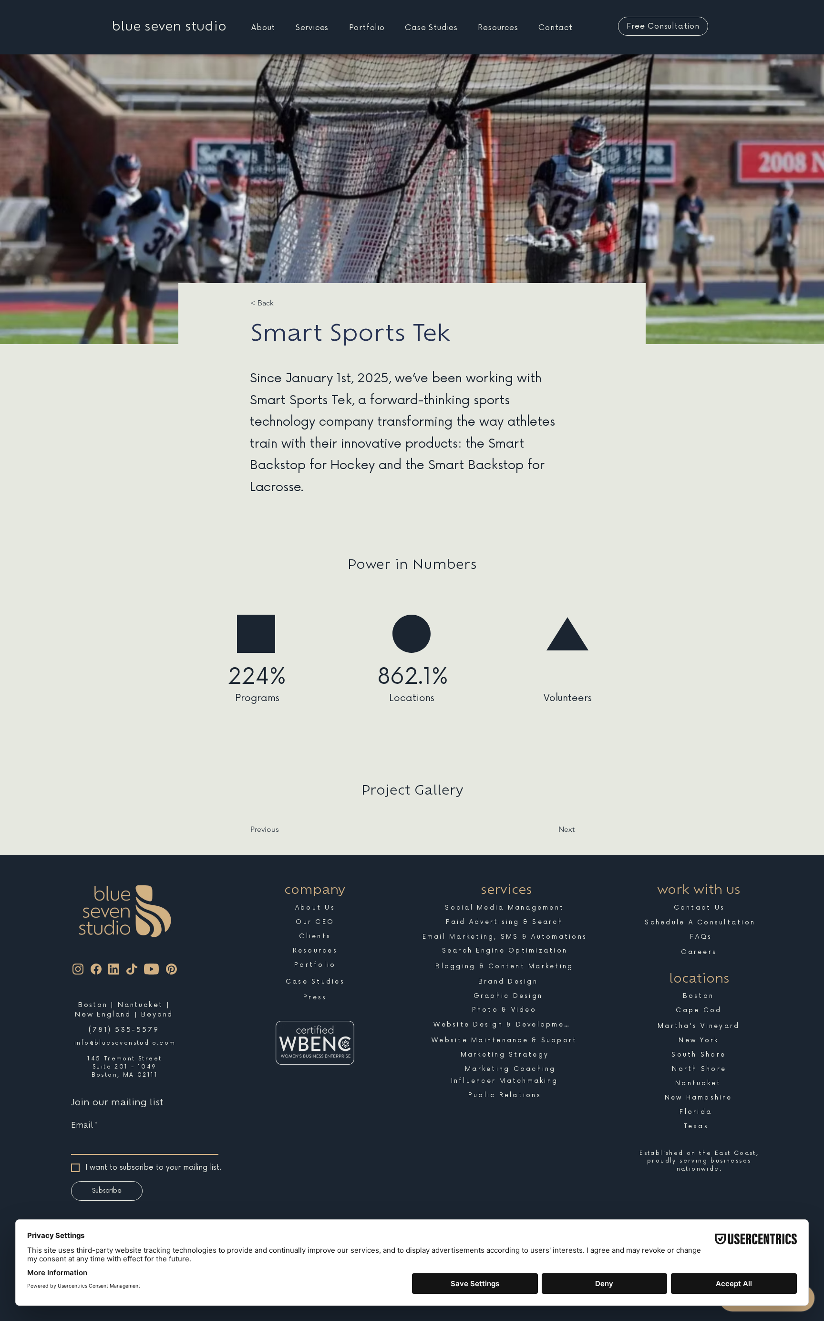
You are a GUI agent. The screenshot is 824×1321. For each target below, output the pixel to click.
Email (84, 1125)
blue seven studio (169, 26)
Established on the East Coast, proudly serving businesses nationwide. (699, 1161)
